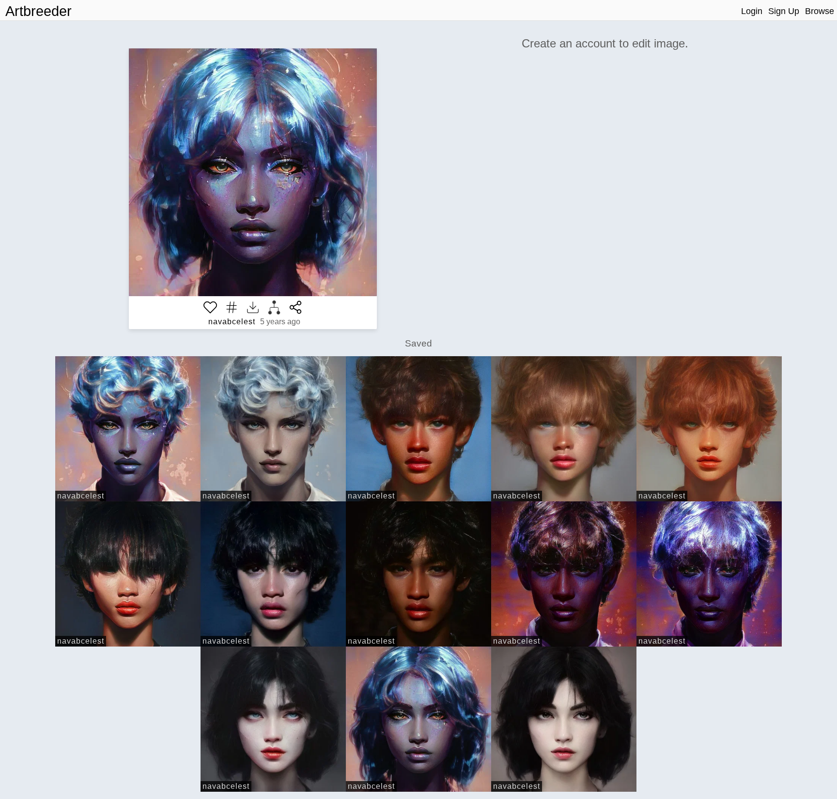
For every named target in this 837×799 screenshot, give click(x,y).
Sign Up (783, 11)
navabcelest (231, 321)
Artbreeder (38, 11)
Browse (819, 11)
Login (751, 11)
